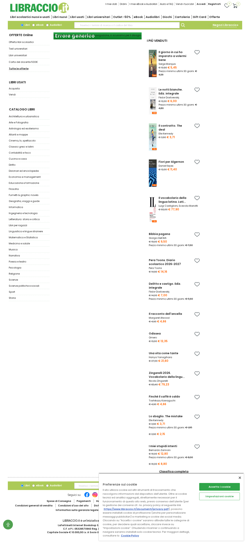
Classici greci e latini (21, 146)
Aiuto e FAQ (166, 4)
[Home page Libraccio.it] (39, 12)
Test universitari (18, 48)
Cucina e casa (18, 158)
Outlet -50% (122, 17)
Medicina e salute (19, 243)
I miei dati (111, 4)
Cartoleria (182, 17)
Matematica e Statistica (23, 237)
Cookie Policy (130, 535)
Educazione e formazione (24, 183)
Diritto (12, 164)
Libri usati (77, 17)
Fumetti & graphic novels (23, 195)
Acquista (14, 88)
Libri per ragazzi (18, 225)
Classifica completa (173, 471)
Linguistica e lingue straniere (26, 231)
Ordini (123, 4)
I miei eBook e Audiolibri (143, 4)
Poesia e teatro (17, 261)
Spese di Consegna (59, 501)
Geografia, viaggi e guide (24, 201)
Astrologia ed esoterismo (24, 128)
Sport (12, 292)
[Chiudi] (240, 478)
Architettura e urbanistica (24, 116)
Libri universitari (98, 17)
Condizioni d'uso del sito (73, 505)
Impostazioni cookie (219, 496)
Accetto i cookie (219, 487)
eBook (138, 17)
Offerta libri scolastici (21, 42)
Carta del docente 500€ (23, 62)
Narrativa (14, 255)
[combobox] (127, 25)
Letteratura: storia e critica (24, 219)
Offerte (214, 17)
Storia (12, 298)
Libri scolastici (30, 17)
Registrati (214, 4)
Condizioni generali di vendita (34, 505)
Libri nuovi (60, 17)
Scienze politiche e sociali (24, 285)
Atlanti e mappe (18, 134)
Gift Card (199, 17)
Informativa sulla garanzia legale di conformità (86, 510)
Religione (14, 273)
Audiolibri (153, 17)
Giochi (167, 17)
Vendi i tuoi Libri (185, 4)
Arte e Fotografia (18, 122)
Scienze (13, 279)
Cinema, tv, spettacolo (22, 140)
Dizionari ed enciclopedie (24, 171)
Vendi (12, 94)
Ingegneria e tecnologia (23, 213)
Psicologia (15, 267)
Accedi (201, 4)
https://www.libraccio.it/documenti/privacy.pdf (136, 509)
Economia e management (25, 177)
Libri (27, 25)
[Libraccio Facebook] (87, 496)
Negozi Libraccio (225, 25)
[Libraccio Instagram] (95, 496)
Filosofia (14, 189)
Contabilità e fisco (20, 152)
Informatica (16, 207)
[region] (171, 507)
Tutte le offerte (19, 68)
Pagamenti (84, 501)
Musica (13, 249)
